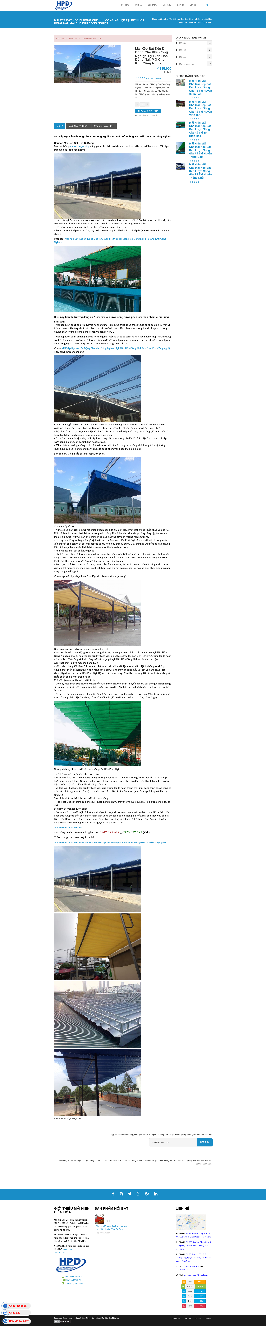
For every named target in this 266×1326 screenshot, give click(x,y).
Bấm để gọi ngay (19, 1321)
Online (190, 1282)
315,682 (200, 1296)
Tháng (190, 1296)
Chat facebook (17, 1306)
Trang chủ (125, 5)
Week (190, 1291)
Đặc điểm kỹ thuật (78, 126)
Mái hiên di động (186, 64)
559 (199, 1282)
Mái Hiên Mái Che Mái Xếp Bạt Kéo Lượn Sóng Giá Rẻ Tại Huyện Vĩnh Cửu (200, 108)
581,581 (200, 1301)
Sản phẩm (152, 5)
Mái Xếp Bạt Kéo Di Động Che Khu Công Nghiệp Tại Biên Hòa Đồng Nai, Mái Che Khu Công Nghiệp (116, 348)
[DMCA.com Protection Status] (62, 1321)
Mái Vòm (183, 57)
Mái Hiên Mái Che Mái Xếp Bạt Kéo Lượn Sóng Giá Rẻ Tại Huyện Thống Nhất (200, 171)
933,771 (200, 1306)
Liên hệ (193, 5)
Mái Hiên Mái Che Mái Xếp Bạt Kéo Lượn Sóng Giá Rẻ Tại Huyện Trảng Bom (200, 150)
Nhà (154, 19)
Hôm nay (190, 1286)
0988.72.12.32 (60, 1253)
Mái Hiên (183, 50)
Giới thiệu (167, 5)
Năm (190, 1301)
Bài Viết (180, 5)
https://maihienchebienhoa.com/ (68, 828)
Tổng (190, 1306)
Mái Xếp (182, 43)
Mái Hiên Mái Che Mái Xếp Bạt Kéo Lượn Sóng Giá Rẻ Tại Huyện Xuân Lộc (200, 87)
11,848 (200, 1286)
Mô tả (60, 126)
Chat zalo (14, 1312)
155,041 (200, 1291)
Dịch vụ (138, 5)
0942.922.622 (69, 1249)
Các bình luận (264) (104, 126)
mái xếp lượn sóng (79, 146)
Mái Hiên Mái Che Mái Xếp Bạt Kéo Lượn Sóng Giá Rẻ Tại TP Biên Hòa (200, 129)
